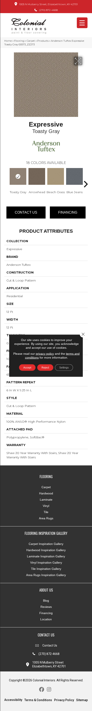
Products (43, 40)
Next (85, 178)
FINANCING (67, 212)
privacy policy (45, 353)
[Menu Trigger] (82, 22)
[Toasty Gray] (18, 176)
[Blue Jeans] (74, 176)
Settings (64, 367)
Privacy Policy (64, 700)
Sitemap (82, 700)
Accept (27, 367)
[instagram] (49, 689)
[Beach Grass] (55, 176)
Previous (6, 178)
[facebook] (42, 689)
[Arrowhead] (36, 176)
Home (8, 40)
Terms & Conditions (38, 700)
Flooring (19, 40)
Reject (45, 367)
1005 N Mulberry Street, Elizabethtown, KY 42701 (48, 4)
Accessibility (13, 700)
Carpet (31, 40)
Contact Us (26, 212)
